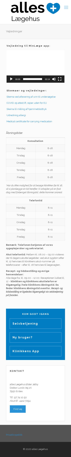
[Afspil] (11, 79)
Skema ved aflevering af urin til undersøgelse (31, 96)
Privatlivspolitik (14, 434)
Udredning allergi (16, 115)
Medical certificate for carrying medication (29, 121)
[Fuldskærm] (60, 79)
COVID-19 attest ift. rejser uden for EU (27, 103)
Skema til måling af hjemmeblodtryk (27, 109)
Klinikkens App (26, 351)
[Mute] (54, 79)
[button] (35, 66)
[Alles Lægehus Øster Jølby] (35, 12)
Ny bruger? (23, 337)
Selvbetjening (25, 323)
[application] (35, 66)
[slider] (32, 79)
